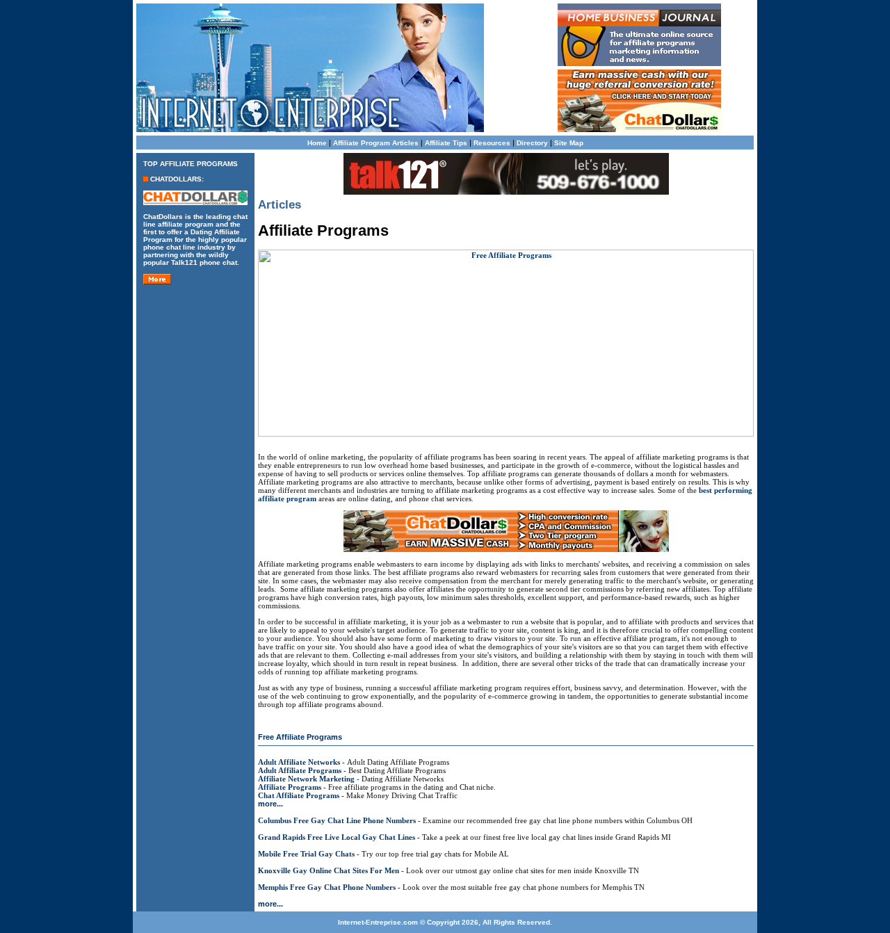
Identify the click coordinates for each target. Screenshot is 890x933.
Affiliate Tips (446, 143)
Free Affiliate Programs (300, 737)
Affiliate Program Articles (376, 143)
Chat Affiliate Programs (298, 795)
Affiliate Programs (289, 787)
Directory (532, 143)
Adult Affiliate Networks (299, 762)
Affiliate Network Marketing (306, 778)
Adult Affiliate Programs (299, 770)
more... (270, 804)
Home (317, 143)
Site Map (568, 143)
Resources (492, 143)
